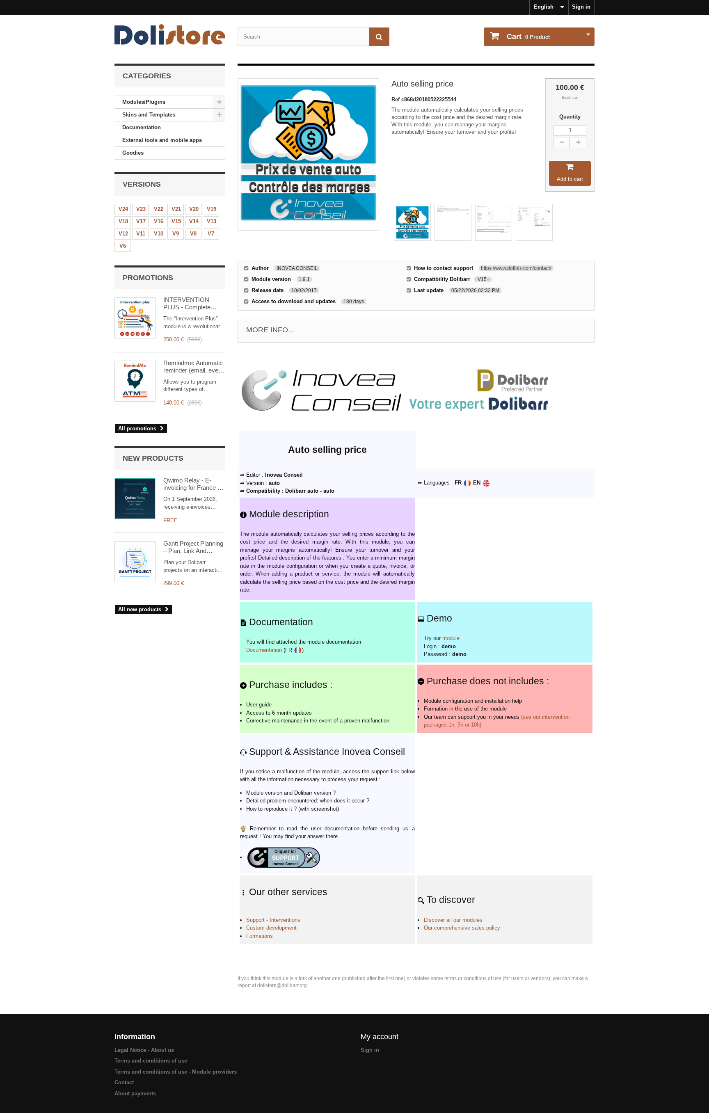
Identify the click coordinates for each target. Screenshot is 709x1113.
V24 (123, 209)
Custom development (271, 928)
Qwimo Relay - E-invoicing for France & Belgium (192, 484)
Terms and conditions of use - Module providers (175, 1072)
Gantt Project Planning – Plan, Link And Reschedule (193, 547)
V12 (123, 234)
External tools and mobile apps (162, 140)
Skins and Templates (148, 115)
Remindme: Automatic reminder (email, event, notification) (194, 366)
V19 (211, 209)
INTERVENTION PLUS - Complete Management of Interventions (186, 303)
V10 (158, 234)
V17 (141, 221)
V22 (158, 209)
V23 (141, 209)
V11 (140, 234)
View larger (303, 213)
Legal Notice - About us (144, 1050)
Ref (396, 99)
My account (379, 1037)
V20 (194, 209)
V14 (194, 221)
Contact (124, 1082)
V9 (175, 234)
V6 (122, 246)
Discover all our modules (453, 920)
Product (528, 36)
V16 (158, 221)
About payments (135, 1093)
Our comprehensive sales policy (462, 928)
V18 (123, 221)
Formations (259, 936)
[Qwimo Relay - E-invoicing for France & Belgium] (135, 498)
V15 (176, 221)
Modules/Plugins (143, 102)
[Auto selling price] (412, 222)
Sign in (581, 7)
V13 (211, 221)
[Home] (169, 34)
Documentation (141, 127)
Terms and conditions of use (150, 1061)
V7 (211, 234)
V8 (193, 234)
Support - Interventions (273, 920)
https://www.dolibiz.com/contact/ (516, 268)
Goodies (133, 153)
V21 (176, 209)
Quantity (570, 117)
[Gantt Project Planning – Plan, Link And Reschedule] (135, 561)
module (451, 638)
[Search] (379, 36)
